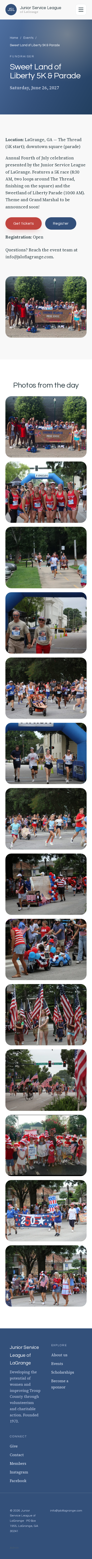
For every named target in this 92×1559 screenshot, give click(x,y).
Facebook (18, 1480)
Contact (17, 1454)
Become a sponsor (59, 1384)
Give (14, 1446)
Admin (14, 1547)
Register (60, 223)
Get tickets (23, 223)
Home (14, 38)
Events (28, 38)
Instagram (19, 1472)
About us (59, 1355)
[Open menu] (81, 9)
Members (18, 1463)
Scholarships (62, 1372)
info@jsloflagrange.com (29, 257)
